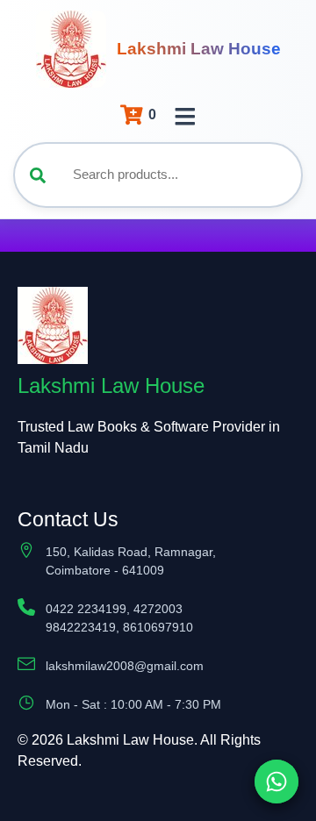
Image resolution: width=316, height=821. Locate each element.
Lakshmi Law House (199, 48)
